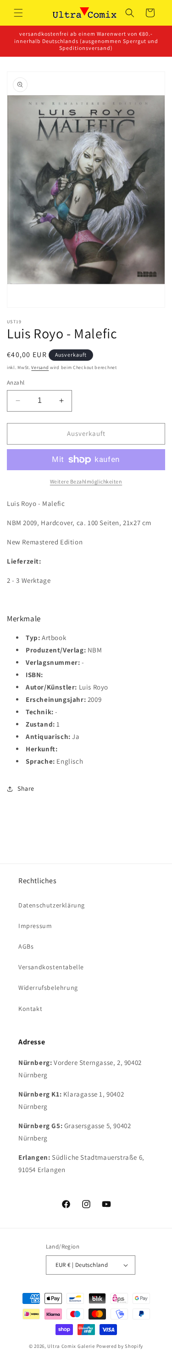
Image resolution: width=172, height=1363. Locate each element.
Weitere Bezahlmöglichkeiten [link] (86, 481)
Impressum (35, 926)
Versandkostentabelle (51, 967)
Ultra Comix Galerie (70, 1346)
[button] (18, 13)
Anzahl (15, 382)
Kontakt (30, 1009)
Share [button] (25, 788)
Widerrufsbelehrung (48, 987)
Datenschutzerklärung (51, 905)
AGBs (25, 946)
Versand (40, 367)
